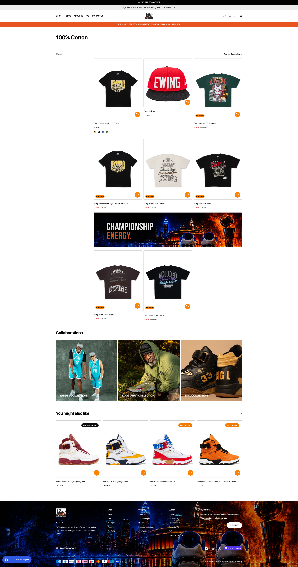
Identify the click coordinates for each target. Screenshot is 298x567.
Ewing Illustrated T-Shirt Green (205, 123)
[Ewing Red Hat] (168, 82)
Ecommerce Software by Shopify (231, 561)
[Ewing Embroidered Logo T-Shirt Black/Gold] (118, 169)
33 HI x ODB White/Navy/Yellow (115, 481)
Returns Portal (174, 523)
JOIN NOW (176, 24)
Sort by (227, 54)
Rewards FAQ (174, 527)
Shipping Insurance (145, 527)
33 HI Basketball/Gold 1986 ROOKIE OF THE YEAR (216, 481)
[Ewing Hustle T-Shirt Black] (168, 280)
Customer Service (176, 535)
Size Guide (142, 531)
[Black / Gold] (95, 132)
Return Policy (174, 519)
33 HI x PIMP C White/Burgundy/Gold (70, 481)
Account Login (144, 519)
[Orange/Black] (198, 490)
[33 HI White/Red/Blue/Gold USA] (172, 449)
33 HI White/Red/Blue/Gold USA (162, 481)
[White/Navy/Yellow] (104, 490)
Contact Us (173, 514)
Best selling (235, 54)
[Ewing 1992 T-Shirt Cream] (168, 169)
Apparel (111, 527)
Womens (111, 523)
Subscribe (234, 525)
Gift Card (111, 531)
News (140, 523)
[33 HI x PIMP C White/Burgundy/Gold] (78, 449)
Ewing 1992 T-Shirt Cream (154, 204)
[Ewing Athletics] (149, 16)
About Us (142, 514)
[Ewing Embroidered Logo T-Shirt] (118, 88)
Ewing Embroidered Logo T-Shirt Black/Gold (111, 204)
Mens (110, 514)
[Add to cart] (137, 114)
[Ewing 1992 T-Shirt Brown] (118, 280)
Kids (109, 519)
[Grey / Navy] (99, 132)
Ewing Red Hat (149, 111)
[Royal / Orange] (103, 132)
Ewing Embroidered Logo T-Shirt (106, 123)
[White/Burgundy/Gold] (57, 490)
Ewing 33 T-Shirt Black (202, 204)
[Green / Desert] (107, 132)
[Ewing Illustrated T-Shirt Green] (218, 88)
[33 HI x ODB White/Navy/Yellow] (125, 449)
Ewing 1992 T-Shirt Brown (104, 314)
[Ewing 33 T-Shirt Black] (218, 169)
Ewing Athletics (213, 561)
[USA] (151, 490)
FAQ (170, 531)
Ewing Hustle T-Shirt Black (154, 315)
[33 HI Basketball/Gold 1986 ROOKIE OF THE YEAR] (219, 449)
